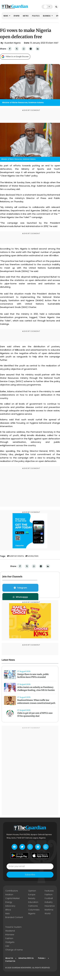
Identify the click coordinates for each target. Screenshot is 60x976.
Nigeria (31, 913)
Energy (8, 902)
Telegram (22, 587)
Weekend (10, 930)
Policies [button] (41, 958)
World (47, 913)
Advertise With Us (26, 958)
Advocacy (10, 905)
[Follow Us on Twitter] (22, 847)
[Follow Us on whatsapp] (46, 847)
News (6, 16)
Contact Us (10, 961)
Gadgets (9, 942)
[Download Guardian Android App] (19, 855)
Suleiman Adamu (16, 556)
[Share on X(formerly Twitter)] (17, 48)
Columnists (33, 909)
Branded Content (14, 917)
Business (47, 16)
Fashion (48, 894)
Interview (9, 934)
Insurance (50, 905)
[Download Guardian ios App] (40, 855)
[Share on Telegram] (31, 48)
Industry (48, 902)
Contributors (11, 890)
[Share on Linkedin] (38, 48)
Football (49, 898)
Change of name (14, 949)
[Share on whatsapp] (24, 48)
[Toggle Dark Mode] (47, 6)
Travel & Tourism (13, 927)
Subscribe (30, 874)
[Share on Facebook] (9, 48)
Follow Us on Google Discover (17, 56)
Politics (35, 16)
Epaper (16, 16)
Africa (8, 909)
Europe (31, 894)
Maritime (49, 909)
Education (33, 902)
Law (7, 946)
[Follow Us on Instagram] (30, 847)
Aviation (9, 894)
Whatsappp (22, 597)
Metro (26, 16)
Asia (7, 913)
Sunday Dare (32, 556)
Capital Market (12, 898)
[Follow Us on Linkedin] (38, 847)
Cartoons (33, 905)
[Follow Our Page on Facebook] (14, 847)
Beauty (31, 898)
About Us (9, 958)
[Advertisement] (30, 486)
